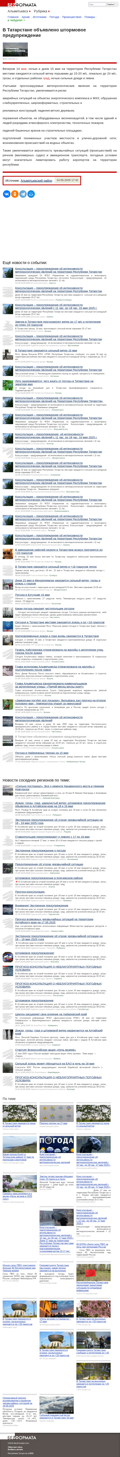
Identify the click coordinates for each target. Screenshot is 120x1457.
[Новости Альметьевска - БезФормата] (19, 4)
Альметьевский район (36, 180)
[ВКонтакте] (6, 194)
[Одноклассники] (15, 194)
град (46, 78)
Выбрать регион (15, 1449)
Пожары (90, 17)
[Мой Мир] (31, 194)
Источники (39, 17)
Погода (54, 17)
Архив (26, 17)
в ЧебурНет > (16, 20)
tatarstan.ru (13, 59)
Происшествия (71, 17)
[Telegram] (23, 194)
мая (23, 68)
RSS (31, 1453)
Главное (13, 17)
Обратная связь (15, 1447)
